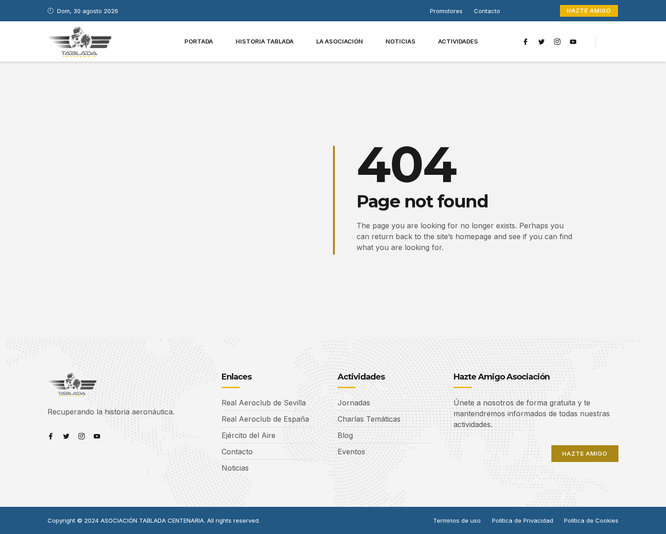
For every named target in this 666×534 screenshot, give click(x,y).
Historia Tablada (265, 41)
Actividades (458, 41)
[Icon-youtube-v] (573, 41)
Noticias (400, 41)
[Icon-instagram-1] (557, 41)
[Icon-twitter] (541, 41)
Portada (198, 41)
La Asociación (339, 41)
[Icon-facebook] (525, 41)
